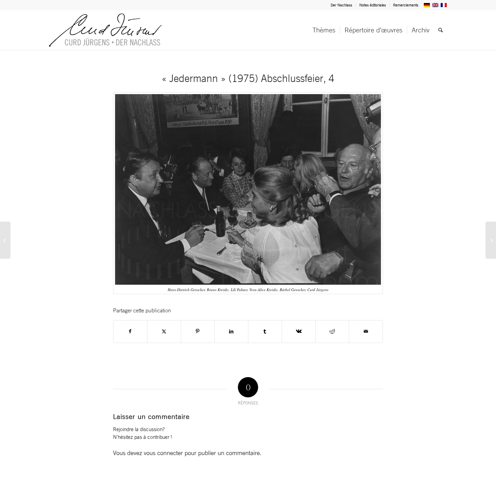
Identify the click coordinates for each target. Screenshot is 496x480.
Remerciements (405, 5)
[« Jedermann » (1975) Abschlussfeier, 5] (491, 240)
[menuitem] (341, 5)
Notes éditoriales (372, 5)
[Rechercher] (440, 30)
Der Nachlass (341, 5)
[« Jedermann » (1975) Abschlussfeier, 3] (5, 240)
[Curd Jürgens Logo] (105, 30)
